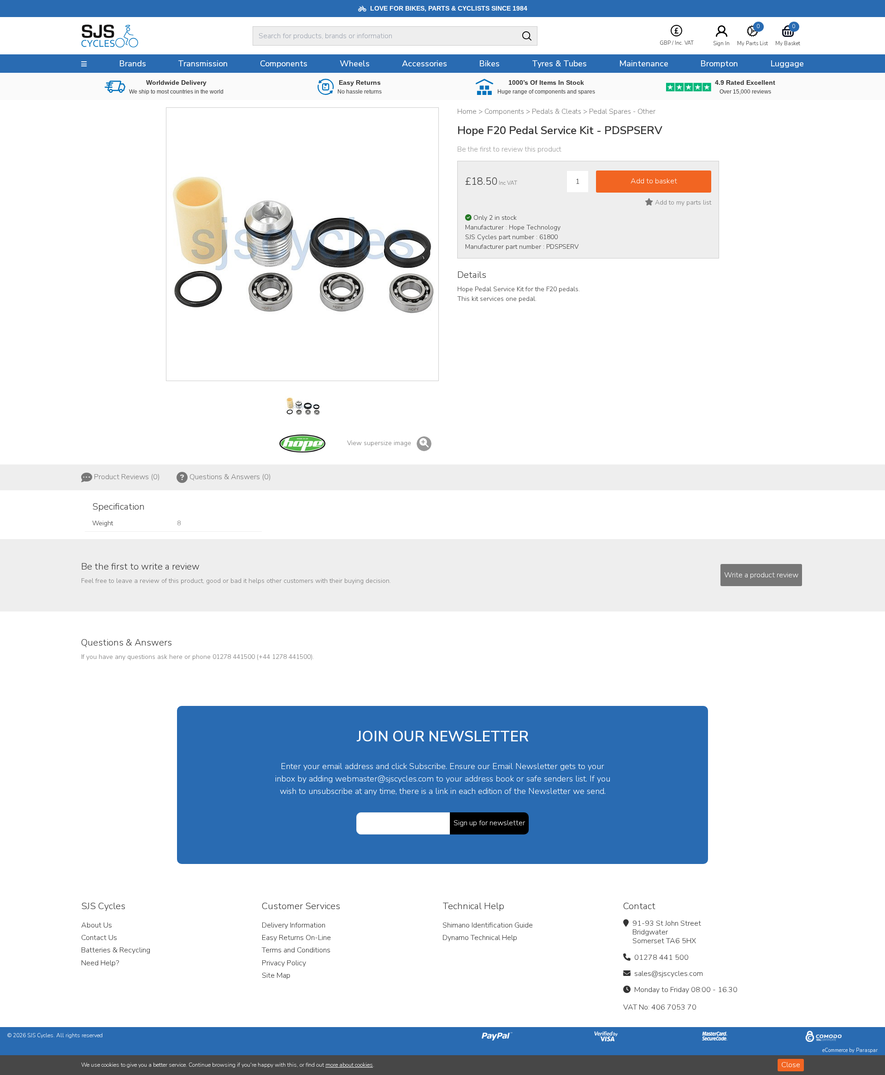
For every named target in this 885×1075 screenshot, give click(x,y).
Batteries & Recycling (115, 950)
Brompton (719, 63)
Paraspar (867, 1050)
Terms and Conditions (296, 950)
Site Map (276, 975)
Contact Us (99, 938)
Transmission (203, 63)
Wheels (355, 63)
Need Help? (100, 963)
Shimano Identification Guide (487, 925)
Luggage (787, 63)
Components (283, 63)
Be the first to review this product (509, 149)
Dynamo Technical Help (479, 938)
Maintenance (643, 63)
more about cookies (349, 1065)
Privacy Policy (284, 963)
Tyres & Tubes (559, 63)
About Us (96, 925)
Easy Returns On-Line (296, 938)
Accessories (424, 63)
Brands (132, 63)
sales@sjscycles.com (668, 974)
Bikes (489, 63)
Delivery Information (293, 925)
